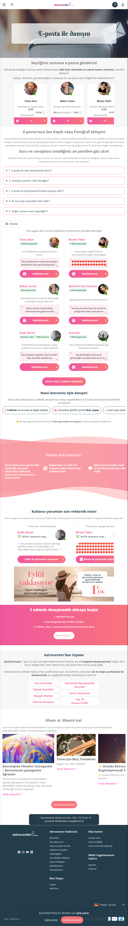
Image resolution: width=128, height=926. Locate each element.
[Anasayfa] (64, 4)
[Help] (115, 4)
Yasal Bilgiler (56, 853)
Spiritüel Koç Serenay (83, 286)
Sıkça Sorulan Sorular (60, 845)
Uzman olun (94, 837)
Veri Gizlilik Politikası (60, 857)
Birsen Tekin (104, 101)
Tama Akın (30, 101)
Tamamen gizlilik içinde (78, 410)
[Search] (12, 4)
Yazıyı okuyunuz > (12, 794)
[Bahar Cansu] (67, 92)
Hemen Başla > (64, 635)
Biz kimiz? (54, 837)
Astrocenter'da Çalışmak (100, 845)
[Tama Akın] (31, 92)
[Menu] (4, 4)
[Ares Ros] (103, 336)
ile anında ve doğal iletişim (27, 410)
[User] (123, 4)
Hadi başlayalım (72, 920)
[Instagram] (23, 852)
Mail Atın (54, 888)
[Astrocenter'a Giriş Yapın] (25, 834)
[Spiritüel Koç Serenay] (103, 289)
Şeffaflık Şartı (56, 865)
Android (92, 868)
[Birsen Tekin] (104, 92)
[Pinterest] (31, 852)
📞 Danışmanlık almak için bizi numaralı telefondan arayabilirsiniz (64, 819)
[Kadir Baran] (55, 336)
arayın (53, 884)
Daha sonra (51, 919)
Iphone (92, 864)
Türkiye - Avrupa (108, 904)
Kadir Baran (28, 333)
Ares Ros (74, 333)
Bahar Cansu (67, 101)
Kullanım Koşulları (58, 849)
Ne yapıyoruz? (57, 841)
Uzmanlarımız (56, 869)
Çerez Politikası (57, 861)
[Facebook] (19, 852)
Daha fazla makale (64, 804)
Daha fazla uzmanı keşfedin (64, 381)
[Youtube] (27, 852)
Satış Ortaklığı (95, 841)
